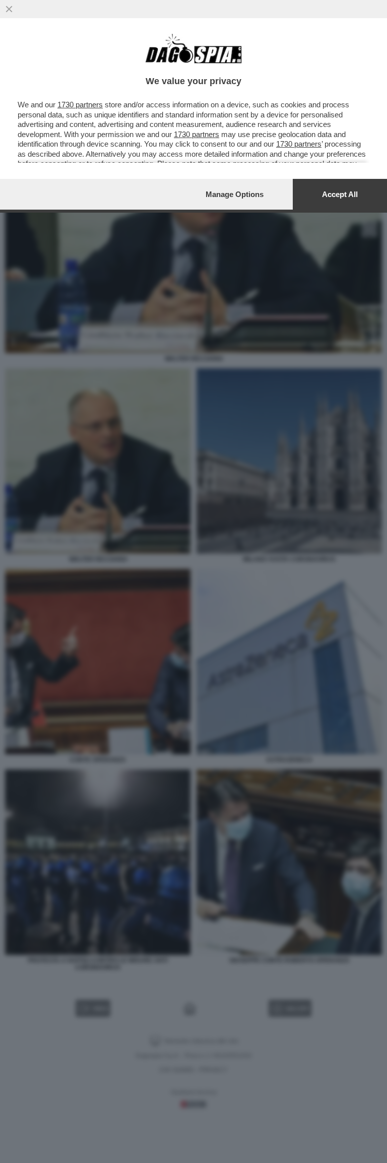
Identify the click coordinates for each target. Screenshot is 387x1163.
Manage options (235, 194)
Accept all (340, 194)
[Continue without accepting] (9, 9)
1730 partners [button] (80, 104)
